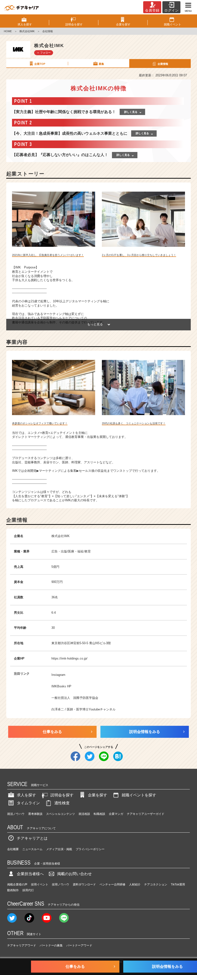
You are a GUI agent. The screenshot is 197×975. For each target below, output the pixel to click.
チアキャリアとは (32, 838)
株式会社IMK (27, 31)
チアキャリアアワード (21, 945)
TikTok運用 (178, 884)
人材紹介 (135, 884)
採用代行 (28, 890)
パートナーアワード (79, 945)
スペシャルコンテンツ (60, 814)
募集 (101, 63)
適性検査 (62, 803)
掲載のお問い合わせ (74, 874)
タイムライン (28, 803)
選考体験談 (35, 814)
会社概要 (13, 849)
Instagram (58, 675)
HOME (8, 31)
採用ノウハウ (60, 884)
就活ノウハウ (16, 814)
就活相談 (84, 814)
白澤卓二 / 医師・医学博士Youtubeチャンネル (83, 709)
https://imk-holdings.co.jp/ (69, 658)
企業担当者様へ (30, 874)
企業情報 (163, 63)
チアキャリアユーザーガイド (145, 814)
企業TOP (39, 63)
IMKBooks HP (61, 686)
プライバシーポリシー (90, 849)
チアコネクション (155, 884)
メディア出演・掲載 (59, 849)
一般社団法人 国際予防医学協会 (74, 698)
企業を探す (97, 795)
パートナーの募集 (51, 945)
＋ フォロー (44, 52)
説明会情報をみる (144, 732)
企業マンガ (116, 814)
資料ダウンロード (84, 884)
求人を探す (26, 795)
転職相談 (99, 814)
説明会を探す (62, 795)
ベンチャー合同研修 (112, 884)
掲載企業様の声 (17, 884)
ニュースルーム (32, 849)
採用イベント (39, 884)
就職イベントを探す (139, 795)
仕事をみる (52, 732)
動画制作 (13, 890)
